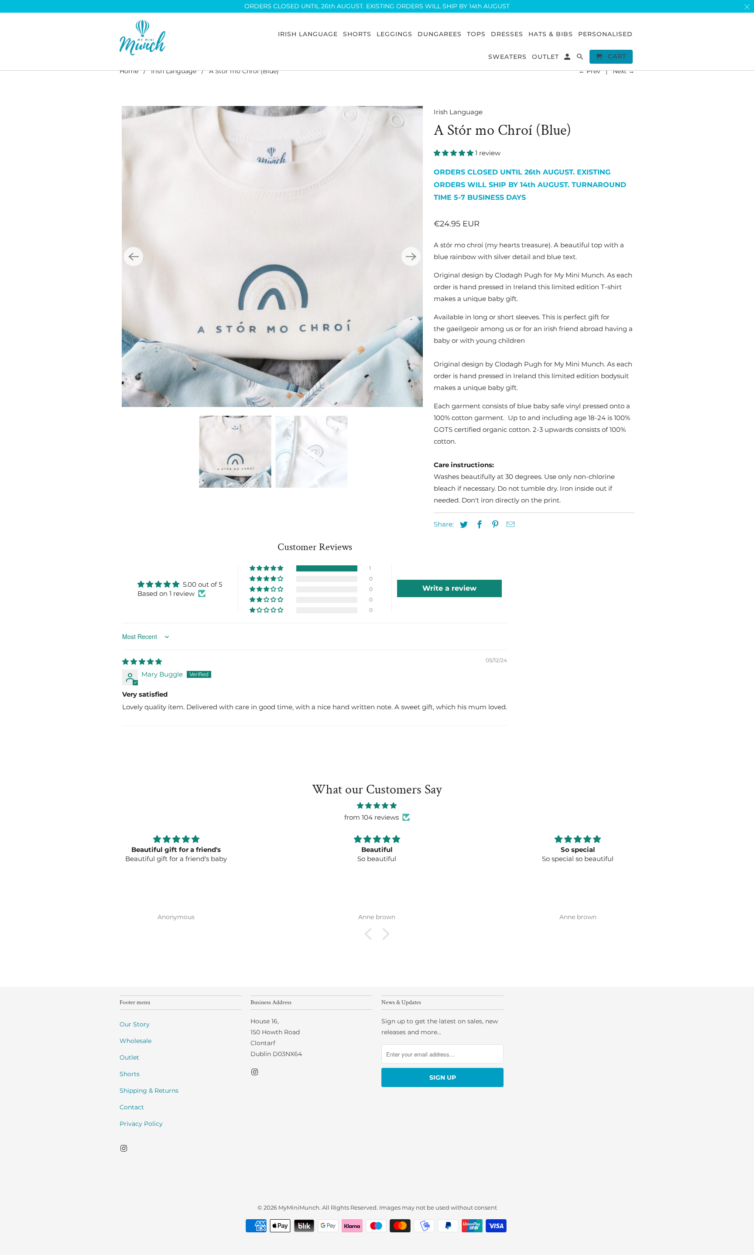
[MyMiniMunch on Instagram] (124, 1148)
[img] (142, 661)
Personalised (605, 34)
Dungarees (440, 34)
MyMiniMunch (298, 1207)
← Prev (589, 71)
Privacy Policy (141, 1124)
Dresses (507, 34)
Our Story (135, 1024)
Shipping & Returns (149, 1090)
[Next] (411, 256)
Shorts (130, 1074)
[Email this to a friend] (509, 525)
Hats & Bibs (550, 34)
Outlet (129, 1057)
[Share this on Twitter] (463, 525)
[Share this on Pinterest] (494, 525)
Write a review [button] (449, 588)
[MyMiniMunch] (142, 37)
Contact (132, 1107)
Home (129, 71)
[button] (454, 153)
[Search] (580, 58)
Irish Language (173, 71)
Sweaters (507, 57)
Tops (476, 34)
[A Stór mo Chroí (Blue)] (272, 256)
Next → (623, 71)
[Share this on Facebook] (478, 525)
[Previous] (133, 256)
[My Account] (568, 58)
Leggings (394, 34)
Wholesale (135, 1041)
